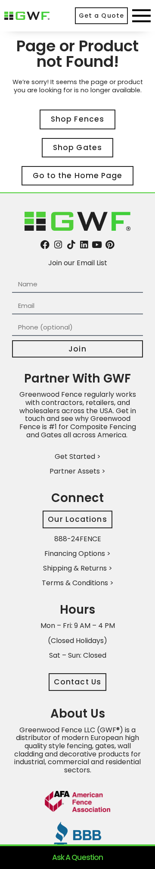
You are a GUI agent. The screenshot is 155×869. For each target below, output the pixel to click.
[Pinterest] (110, 244)
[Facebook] (45, 244)
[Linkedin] (84, 244)
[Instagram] (58, 244)
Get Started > (78, 456)
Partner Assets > (77, 471)
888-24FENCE (77, 539)
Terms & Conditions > (78, 583)
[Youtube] (97, 244)
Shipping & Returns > (77, 568)
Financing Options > (77, 553)
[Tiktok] (70, 244)
